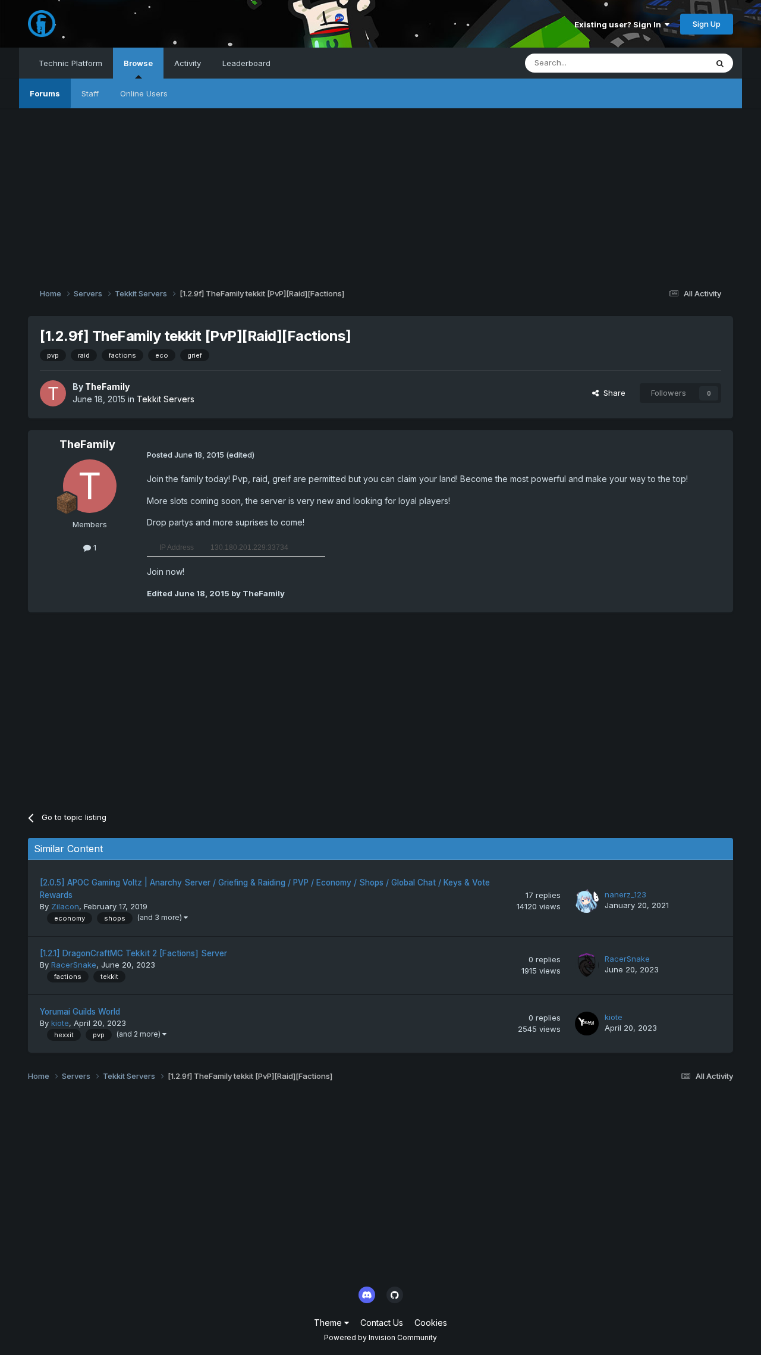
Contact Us (381, 1323)
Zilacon (65, 906)
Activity (187, 63)
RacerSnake (73, 964)
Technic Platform (70, 63)
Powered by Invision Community (380, 1337)
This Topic (672, 62)
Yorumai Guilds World (80, 1011)
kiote (60, 1023)
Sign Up (707, 24)
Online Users (144, 93)
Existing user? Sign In (619, 24)
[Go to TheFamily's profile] (53, 393)
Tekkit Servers (165, 399)
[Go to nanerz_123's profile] (587, 901)
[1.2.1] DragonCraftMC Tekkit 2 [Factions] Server (133, 953)
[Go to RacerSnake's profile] (587, 965)
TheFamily (107, 386)
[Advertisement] (380, 191)
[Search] (720, 63)
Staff (90, 93)
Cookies (430, 1323)
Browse (138, 63)
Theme (329, 1323)
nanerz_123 (625, 894)
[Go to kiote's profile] (587, 1023)
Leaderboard (246, 63)
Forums (45, 93)
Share (612, 393)
